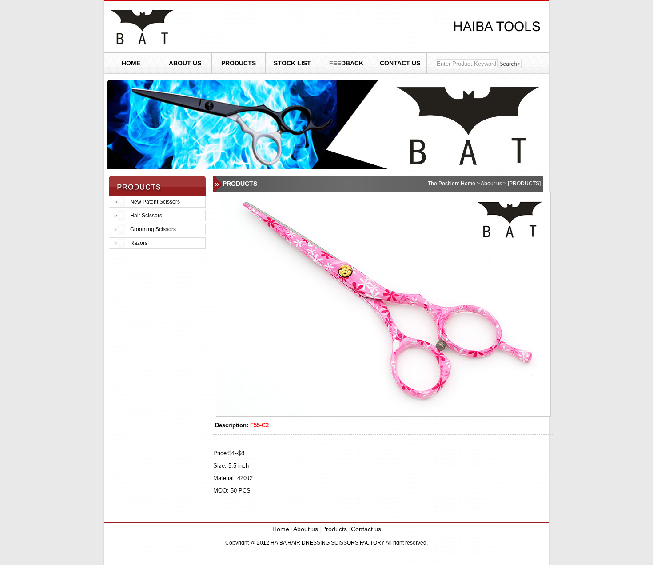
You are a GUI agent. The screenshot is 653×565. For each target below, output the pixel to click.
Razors (138, 243)
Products (334, 529)
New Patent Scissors (155, 202)
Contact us (366, 529)
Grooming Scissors (153, 229)
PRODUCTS (238, 63)
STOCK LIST (292, 63)
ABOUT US (185, 63)
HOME (131, 63)
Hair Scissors (146, 215)
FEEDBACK (346, 63)
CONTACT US (400, 63)
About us (305, 529)
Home (280, 529)
